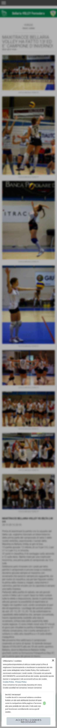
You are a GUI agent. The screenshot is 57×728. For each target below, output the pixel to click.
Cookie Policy (8, 682)
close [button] (53, 660)
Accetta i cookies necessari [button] (29, 721)
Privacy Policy (20, 682)
